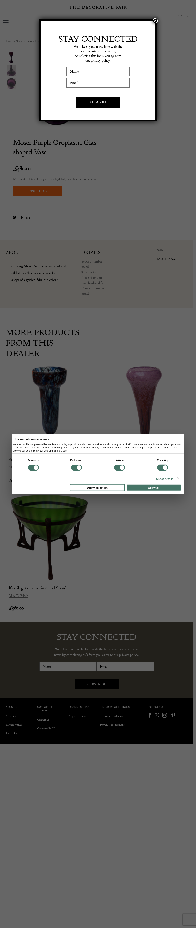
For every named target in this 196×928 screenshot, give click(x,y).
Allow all (153, 487)
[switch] (76, 468)
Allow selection (97, 487)
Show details (164, 478)
